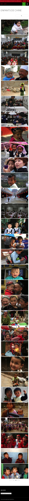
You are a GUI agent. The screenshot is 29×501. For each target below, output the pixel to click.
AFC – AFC (4, 4)
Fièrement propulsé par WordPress (7, 499)
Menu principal (27, 4)
